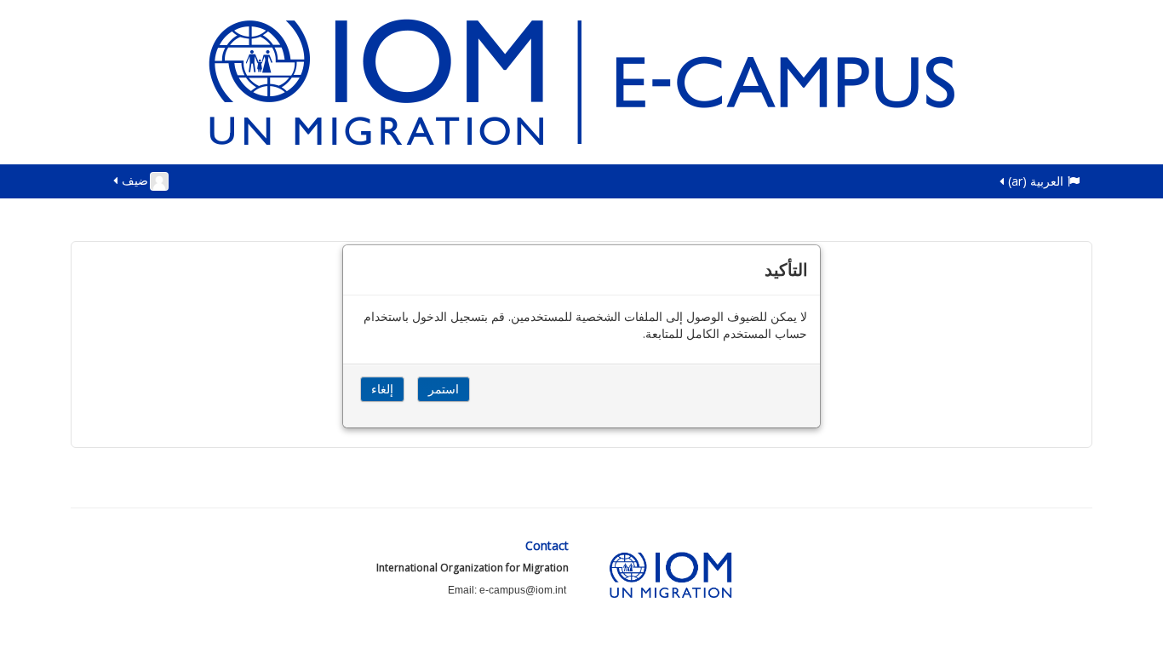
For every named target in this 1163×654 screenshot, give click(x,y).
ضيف (135, 180)
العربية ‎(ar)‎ (1035, 181)
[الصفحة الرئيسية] (581, 80)
